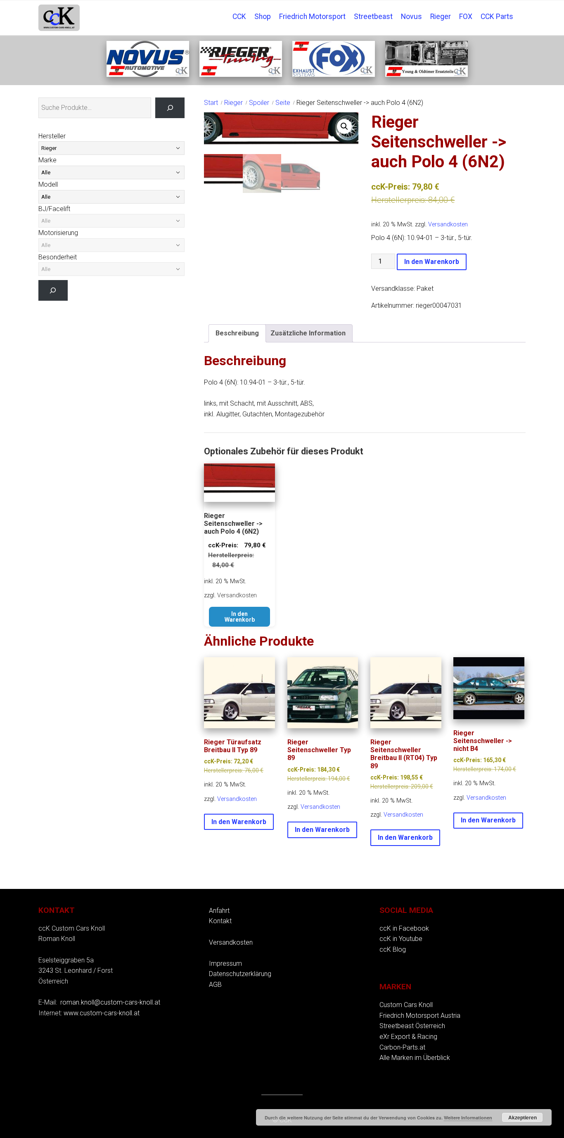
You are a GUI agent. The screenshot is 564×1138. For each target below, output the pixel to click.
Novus (411, 16)
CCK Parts (497, 16)
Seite (282, 103)
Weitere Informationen (468, 1117)
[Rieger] (240, 74)
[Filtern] (53, 290)
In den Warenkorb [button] (240, 617)
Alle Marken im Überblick (414, 1058)
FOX (465, 16)
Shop (262, 16)
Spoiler (259, 103)
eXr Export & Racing (408, 1037)
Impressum (225, 963)
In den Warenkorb (431, 262)
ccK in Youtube (400, 939)
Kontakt (220, 921)
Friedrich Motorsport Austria (419, 1015)
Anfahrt (219, 911)
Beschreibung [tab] (237, 333)
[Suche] (170, 107)
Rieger (440, 16)
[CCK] (426, 74)
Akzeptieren (522, 1117)
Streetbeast (373, 16)
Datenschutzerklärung (240, 974)
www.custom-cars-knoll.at (102, 1013)
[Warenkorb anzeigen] (521, 11)
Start (211, 103)
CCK (239, 16)
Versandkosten (448, 224)
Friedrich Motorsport (312, 16)
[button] (344, 126)
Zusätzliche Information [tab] (308, 333)
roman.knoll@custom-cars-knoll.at (110, 1002)
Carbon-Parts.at (402, 1047)
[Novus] (148, 74)
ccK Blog (392, 949)
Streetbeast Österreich (412, 1026)
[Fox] (333, 74)
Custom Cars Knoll (406, 1005)
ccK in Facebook (404, 928)
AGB (215, 984)
